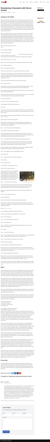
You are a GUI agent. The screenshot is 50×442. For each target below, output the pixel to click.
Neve (2, 440)
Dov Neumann (4, 12)
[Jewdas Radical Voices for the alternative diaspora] (4, 2)
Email (14, 413)
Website (24, 413)
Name (4, 413)
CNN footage (3, 171)
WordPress (9, 440)
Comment (5, 417)
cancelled (13, 41)
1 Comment (13, 12)
